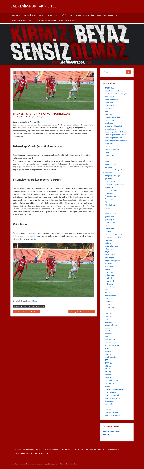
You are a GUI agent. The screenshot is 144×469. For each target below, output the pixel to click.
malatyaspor (109, 275)
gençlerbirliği (110, 223)
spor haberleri (110, 340)
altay (107, 111)
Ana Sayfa (16, 15)
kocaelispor (109, 263)
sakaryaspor (109, 322)
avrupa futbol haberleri (113, 126)
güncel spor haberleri (113, 237)
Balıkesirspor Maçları (21, 21)
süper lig (108, 354)
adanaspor (109, 103)
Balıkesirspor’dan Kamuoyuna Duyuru (80, 312)
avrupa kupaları (110, 129)
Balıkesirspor (30, 15)
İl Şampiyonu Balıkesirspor (36, 306)
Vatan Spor (31, 117)
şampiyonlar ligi (111, 325)
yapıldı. (33, 239)
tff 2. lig (108, 366)
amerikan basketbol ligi (113, 117)
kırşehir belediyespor (112, 261)
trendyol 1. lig (110, 383)
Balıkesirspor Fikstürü (56, 15)
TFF (106, 360)
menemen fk (109, 281)
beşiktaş (108, 152)
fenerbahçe (109, 193)
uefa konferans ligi (112, 395)
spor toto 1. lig (110, 343)
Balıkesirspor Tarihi (67, 21)
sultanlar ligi (109, 351)
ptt (106, 310)
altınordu (108, 114)
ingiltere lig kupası (111, 246)
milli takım (109, 284)
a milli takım (109, 97)
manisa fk (108, 278)
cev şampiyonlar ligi (112, 176)
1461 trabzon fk (111, 88)
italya (107, 252)
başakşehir (109, 144)
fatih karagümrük (111, 190)
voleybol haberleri (111, 413)
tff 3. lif (107, 369)
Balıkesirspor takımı (20, 306)
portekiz (108, 304)
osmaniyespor (110, 296)
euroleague (109, 187)
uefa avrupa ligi (110, 392)
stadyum (108, 348)
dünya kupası (110, 182)
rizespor (108, 319)
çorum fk (108, 179)
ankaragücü (109, 120)
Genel (43, 117)
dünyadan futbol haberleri (114, 184)
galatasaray (109, 217)
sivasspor (108, 334)
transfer (108, 378)
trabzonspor (109, 375)
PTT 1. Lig (108, 313)
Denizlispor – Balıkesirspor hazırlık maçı (27, 312)
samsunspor (109, 328)
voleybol (108, 410)
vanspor (108, 407)
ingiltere (108, 243)
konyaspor (109, 266)
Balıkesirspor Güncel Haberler (116, 135)
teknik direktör (110, 357)
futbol (107, 211)
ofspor (107, 293)
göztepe (108, 231)
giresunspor (109, 228)
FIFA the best (110, 205)
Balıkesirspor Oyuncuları (45, 21)
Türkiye (107, 386)
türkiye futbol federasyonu (114, 389)
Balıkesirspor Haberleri (107, 15)
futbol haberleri (110, 214)
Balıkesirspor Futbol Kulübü (82, 15)
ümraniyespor (110, 401)
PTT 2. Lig (108, 316)
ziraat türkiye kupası (112, 416)
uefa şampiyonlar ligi (112, 398)
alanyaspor (109, 108)
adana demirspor (111, 100)
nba (106, 290)
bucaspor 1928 (110, 164)
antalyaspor (109, 123)
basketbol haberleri (112, 149)
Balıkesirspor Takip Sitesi (34, 6)
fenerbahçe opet (111, 196)
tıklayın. (34, 301)
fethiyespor (109, 199)
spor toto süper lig (112, 345)
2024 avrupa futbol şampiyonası (117, 94)
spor (106, 337)
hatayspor (108, 240)
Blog (41, 15)
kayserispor (109, 258)
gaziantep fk (109, 220)
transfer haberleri (111, 380)
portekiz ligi (109, 307)
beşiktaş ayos (110, 155)
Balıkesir (106, 435)
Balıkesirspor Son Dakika (114, 138)
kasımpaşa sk (110, 255)
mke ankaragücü (111, 287)
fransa (107, 208)
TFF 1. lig (108, 363)
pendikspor (109, 302)
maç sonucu (109, 272)
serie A (107, 331)
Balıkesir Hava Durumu (111, 432)
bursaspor (109, 167)
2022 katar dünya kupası (114, 91)
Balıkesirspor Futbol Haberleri (116, 132)
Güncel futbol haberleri (113, 234)
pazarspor (109, 299)
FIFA (106, 202)
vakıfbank (108, 404)
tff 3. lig (108, 372)
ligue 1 (107, 269)
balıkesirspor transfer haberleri (116, 141)
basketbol (108, 146)
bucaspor (108, 161)
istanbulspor (109, 249)
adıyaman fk (109, 106)
